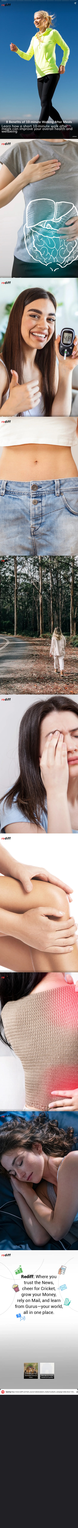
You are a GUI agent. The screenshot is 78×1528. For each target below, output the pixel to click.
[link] (31, 1371)
